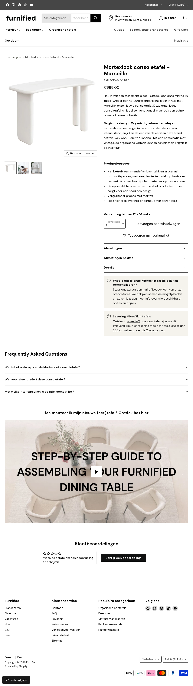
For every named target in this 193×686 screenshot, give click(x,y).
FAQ (54, 613)
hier (117, 201)
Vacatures (11, 619)
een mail (143, 289)
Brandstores (13, 608)
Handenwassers (108, 630)
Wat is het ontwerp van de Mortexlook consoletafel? (42, 367)
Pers (8, 635)
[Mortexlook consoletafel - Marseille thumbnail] (37, 168)
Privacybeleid (60, 635)
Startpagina (13, 57)
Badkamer (34, 30)
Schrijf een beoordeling (123, 558)
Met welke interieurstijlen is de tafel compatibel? (39, 392)
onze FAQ (133, 321)
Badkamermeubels (110, 624)
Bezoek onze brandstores (149, 30)
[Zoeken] (95, 18)
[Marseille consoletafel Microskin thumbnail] (10, 168)
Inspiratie (181, 40)
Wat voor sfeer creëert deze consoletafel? (35, 379)
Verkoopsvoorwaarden (66, 630)
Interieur (12, 30)
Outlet (119, 30)
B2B (7, 630)
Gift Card (181, 30)
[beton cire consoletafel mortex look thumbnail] (24, 168)
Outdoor (11, 40)
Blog (7, 624)
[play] (96, 471)
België (177, 4)
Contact (57, 608)
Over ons (11, 613)
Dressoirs (104, 613)
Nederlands (152, 4)
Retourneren (60, 624)
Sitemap (57, 641)
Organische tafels (62, 30)
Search (9, 657)
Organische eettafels (112, 608)
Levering (57, 619)
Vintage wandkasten (111, 619)
